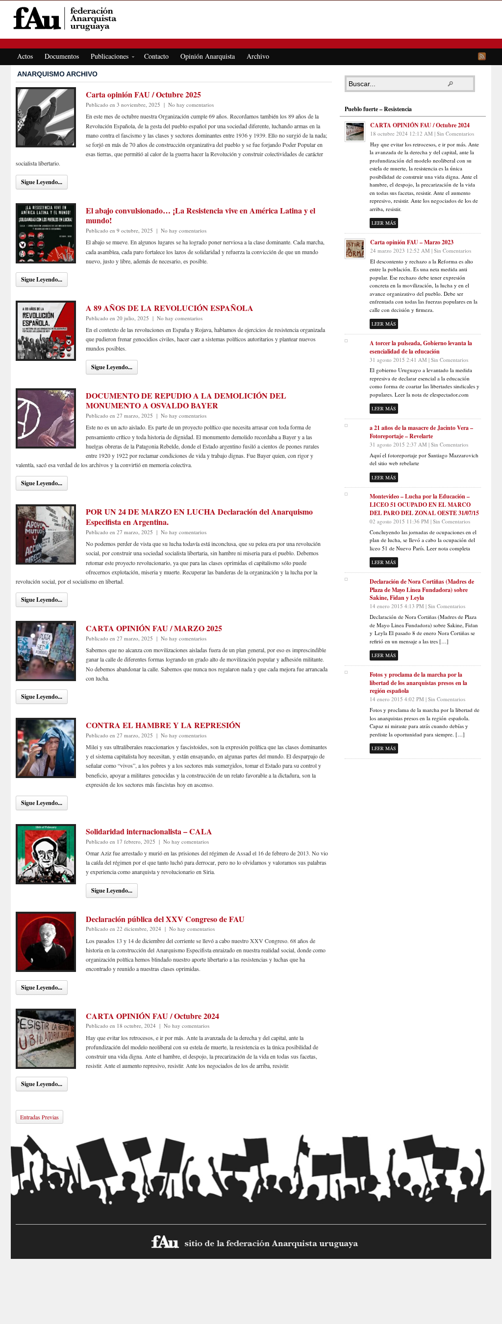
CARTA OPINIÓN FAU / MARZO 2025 (154, 628)
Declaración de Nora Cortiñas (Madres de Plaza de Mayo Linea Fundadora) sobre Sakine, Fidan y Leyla (422, 589)
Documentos (62, 56)
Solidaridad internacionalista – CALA (149, 831)
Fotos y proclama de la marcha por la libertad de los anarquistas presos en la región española (418, 682)
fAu (252, 18)
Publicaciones (106, 57)
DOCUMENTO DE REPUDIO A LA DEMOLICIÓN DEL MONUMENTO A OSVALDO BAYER (186, 400)
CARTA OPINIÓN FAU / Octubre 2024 (152, 1015)
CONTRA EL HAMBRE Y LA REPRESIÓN (163, 725)
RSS (482, 56)
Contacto (156, 56)
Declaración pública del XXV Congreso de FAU (165, 918)
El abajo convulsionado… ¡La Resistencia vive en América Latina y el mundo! (200, 215)
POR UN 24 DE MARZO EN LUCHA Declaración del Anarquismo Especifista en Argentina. (199, 516)
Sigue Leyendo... (41, 182)
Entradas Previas (39, 1117)
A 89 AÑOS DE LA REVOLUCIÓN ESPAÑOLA (169, 307)
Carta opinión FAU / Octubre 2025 (143, 94)
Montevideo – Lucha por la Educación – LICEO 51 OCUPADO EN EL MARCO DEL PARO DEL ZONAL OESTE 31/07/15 (424, 504)
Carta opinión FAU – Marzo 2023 (411, 242)
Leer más (384, 222)
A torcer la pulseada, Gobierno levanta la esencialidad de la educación (421, 347)
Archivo (258, 56)
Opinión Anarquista (207, 56)
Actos (25, 56)
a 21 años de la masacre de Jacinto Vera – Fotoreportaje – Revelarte (421, 432)
